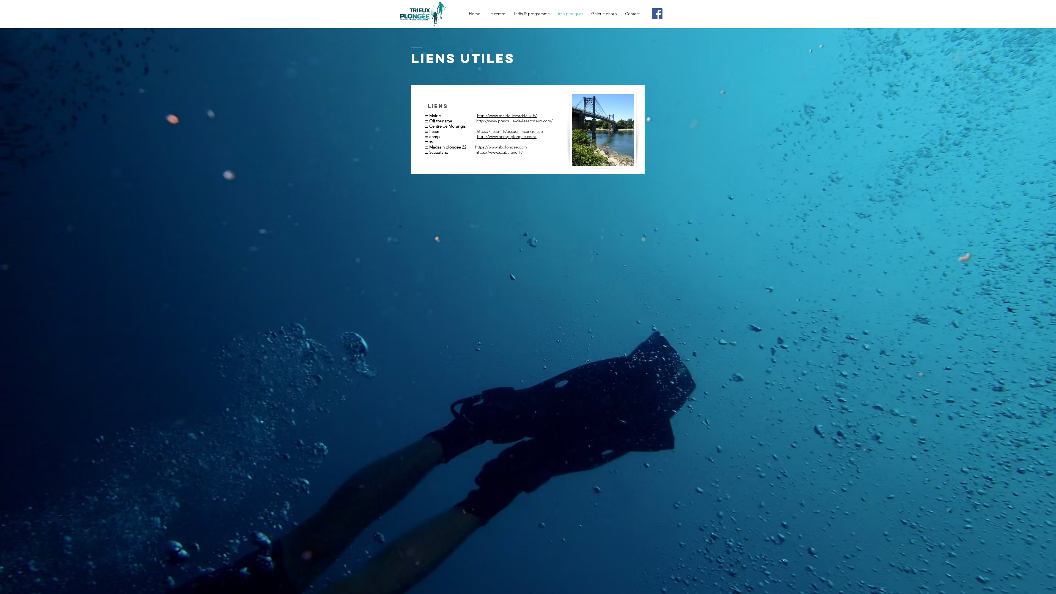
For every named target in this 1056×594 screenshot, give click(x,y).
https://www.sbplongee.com (501, 147)
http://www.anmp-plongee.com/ (507, 136)
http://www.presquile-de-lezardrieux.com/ (514, 120)
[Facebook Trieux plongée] (657, 13)
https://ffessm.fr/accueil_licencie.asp (510, 131)
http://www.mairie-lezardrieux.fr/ (507, 115)
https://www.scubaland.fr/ (499, 152)
